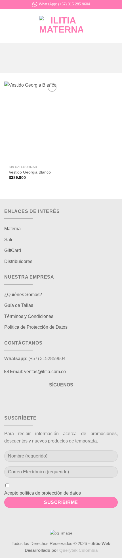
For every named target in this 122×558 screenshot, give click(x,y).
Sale (9, 239)
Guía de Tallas (18, 305)
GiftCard (12, 250)
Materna (12, 228)
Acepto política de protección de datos (42, 493)
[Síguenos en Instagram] (61, 399)
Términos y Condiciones (28, 316)
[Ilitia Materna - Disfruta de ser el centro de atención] (61, 26)
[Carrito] (115, 26)
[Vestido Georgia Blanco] (31, 122)
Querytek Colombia (78, 550)
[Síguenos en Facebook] (50, 399)
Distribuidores (18, 261)
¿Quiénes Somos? (23, 294)
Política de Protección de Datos (36, 327)
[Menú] (7, 26)
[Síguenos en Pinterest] (71, 399)
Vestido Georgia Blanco (30, 172)
